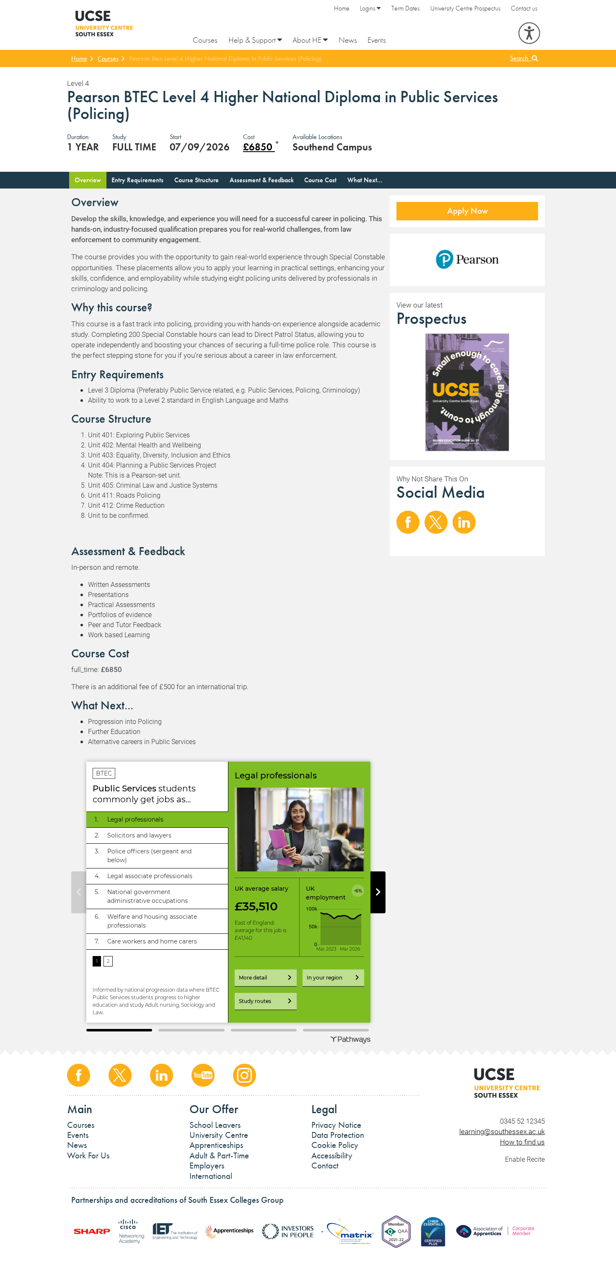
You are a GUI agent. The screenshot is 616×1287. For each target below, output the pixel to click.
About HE (307, 40)
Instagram (244, 1075)
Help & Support (252, 40)
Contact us (524, 8)
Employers (206, 1165)
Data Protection (337, 1134)
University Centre (218, 1134)
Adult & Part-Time (219, 1155)
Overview (88, 180)
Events (377, 40)
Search (521, 58)
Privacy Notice (336, 1124)
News (348, 40)
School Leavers (215, 1124)
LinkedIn (464, 522)
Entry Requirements (137, 180)
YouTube (203, 1075)
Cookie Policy (334, 1145)
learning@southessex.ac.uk (502, 1131)
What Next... (364, 180)
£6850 (259, 146)
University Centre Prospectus (465, 8)
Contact (325, 1165)
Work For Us (88, 1155)
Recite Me (529, 33)
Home (341, 8)
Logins (368, 8)
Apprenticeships (216, 1145)
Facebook (407, 522)
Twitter (436, 522)
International (210, 1176)
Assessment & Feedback (262, 180)
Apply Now (467, 210)
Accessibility (331, 1155)
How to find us (522, 1142)
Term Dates (405, 8)
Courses (205, 40)
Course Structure (196, 180)
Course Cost (320, 180)
